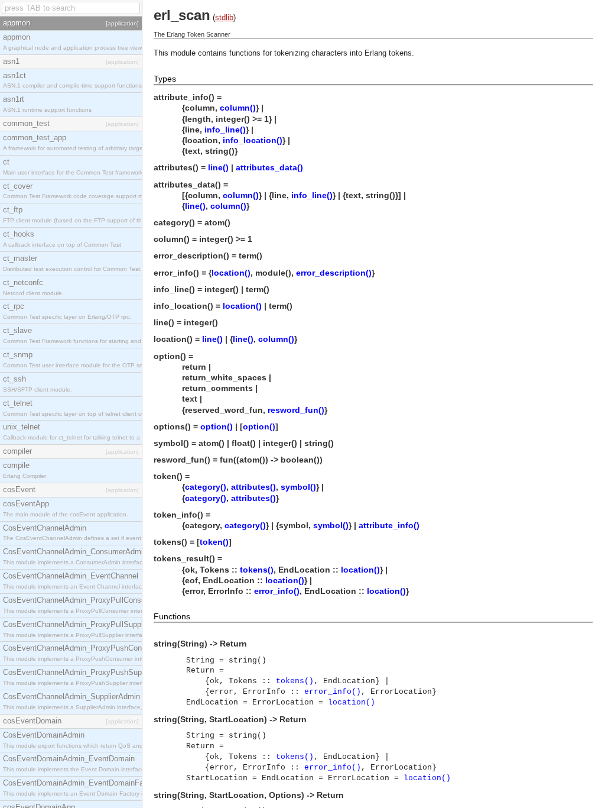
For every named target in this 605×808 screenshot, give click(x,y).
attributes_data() (269, 167)
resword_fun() (296, 410)
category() (205, 487)
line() (218, 167)
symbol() (298, 487)
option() (216, 426)
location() (231, 272)
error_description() (334, 272)
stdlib (224, 17)
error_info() (277, 591)
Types (165, 78)
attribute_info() (389, 525)
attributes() (253, 487)
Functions (172, 616)
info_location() (252, 140)
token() (214, 542)
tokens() (257, 569)
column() (238, 107)
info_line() (225, 129)
